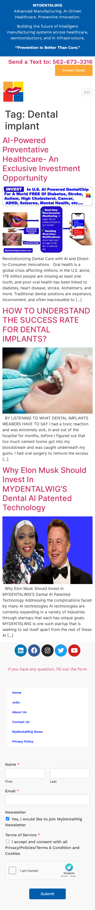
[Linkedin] (21, 650)
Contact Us (20, 722)
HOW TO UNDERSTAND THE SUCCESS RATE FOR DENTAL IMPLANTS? (46, 325)
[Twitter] (61, 650)
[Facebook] (34, 650)
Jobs (16, 702)
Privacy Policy (22, 741)
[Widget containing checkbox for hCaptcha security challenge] (41, 870)
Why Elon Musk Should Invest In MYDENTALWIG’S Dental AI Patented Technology (44, 489)
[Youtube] (74, 650)
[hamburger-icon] (87, 92)
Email (12, 791)
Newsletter (15, 812)
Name (12, 764)
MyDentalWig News (27, 731)
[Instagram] (47, 650)
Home (16, 692)
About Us (19, 712)
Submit (47, 893)
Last (53, 781)
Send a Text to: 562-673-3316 (50, 61)
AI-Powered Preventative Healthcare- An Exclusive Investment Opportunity (41, 159)
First (8, 781)
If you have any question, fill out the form (47, 669)
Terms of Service (22, 835)
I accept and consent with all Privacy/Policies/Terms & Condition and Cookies (42, 847)
